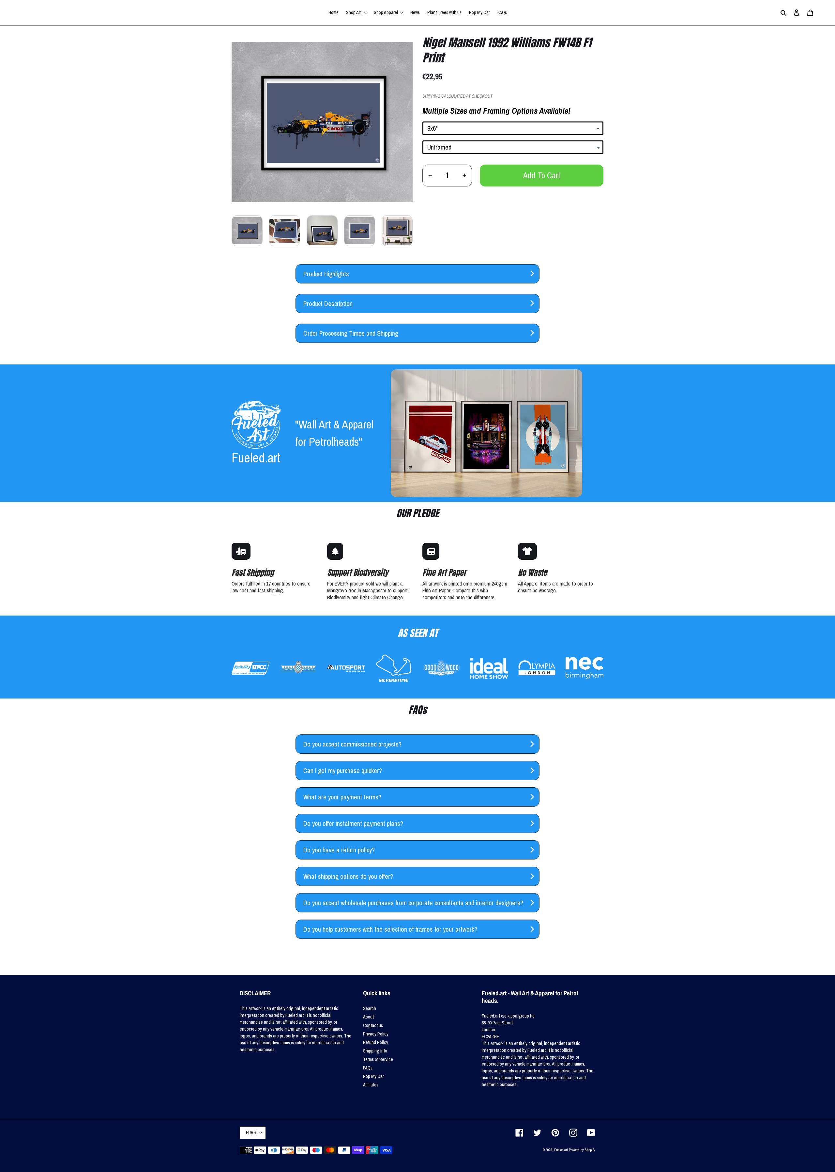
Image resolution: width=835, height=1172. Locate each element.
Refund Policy (375, 1042)
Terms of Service (378, 1059)
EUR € (251, 1132)
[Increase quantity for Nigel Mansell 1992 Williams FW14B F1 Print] (464, 175)
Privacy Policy (375, 1034)
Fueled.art (561, 1150)
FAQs (367, 1068)
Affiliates (370, 1085)
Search (369, 1008)
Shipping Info (375, 1051)
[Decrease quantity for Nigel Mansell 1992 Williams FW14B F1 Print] (430, 175)
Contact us (373, 1025)
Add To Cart (541, 175)
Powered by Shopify (582, 1150)
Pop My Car (373, 1076)
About (368, 1017)
